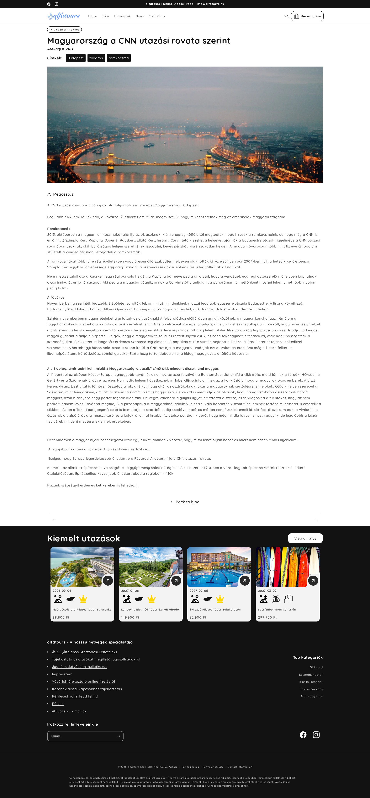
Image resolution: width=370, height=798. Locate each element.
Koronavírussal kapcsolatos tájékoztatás (87, 689)
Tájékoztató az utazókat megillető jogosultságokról (96, 659)
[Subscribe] (118, 736)
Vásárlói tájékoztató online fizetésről (83, 681)
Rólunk (58, 703)
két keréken (106, 485)
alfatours (133, 766)
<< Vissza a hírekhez (64, 29)
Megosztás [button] (63, 194)
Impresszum (62, 674)
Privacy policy (190, 766)
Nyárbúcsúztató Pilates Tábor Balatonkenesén (86, 609)
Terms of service (213, 766)
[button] (286, 15)
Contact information (240, 766)
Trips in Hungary (310, 682)
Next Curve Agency (166, 766)
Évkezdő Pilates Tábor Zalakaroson (215, 609)
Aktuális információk (69, 711)
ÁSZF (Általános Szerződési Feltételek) (84, 652)
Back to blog (188, 501)
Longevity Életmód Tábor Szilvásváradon (151, 609)
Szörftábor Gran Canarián (277, 609)
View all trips (305, 538)
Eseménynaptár (311, 674)
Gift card (316, 667)
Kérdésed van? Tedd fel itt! (75, 696)
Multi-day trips (312, 696)
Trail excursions (311, 689)
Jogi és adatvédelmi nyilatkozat (79, 666)
